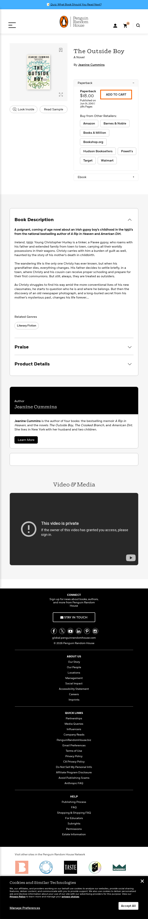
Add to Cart (116, 94)
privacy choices (70, 896)
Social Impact (73, 683)
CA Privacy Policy (74, 761)
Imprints (74, 700)
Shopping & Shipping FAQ (74, 813)
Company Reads (74, 734)
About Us (74, 656)
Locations (74, 673)
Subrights (74, 823)
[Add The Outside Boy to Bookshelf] (61, 50)
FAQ (74, 807)
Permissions (74, 829)
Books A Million (94, 133)
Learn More (28, 441)
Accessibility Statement (74, 689)
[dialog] (74, 897)
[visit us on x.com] (62, 631)
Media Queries (74, 724)
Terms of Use (74, 751)
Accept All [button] (128, 906)
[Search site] (138, 25)
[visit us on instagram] (95, 631)
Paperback (106, 83)
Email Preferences (74, 745)
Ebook (106, 177)
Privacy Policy (73, 756)
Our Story (74, 662)
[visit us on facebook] (54, 631)
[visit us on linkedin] (79, 631)
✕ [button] (142, 881)
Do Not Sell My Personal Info (74, 767)
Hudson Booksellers (98, 151)
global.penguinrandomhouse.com (74, 638)
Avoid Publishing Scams (74, 778)
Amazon (89, 123)
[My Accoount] (115, 25)
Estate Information (74, 834)
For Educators (74, 818)
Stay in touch (75, 617)
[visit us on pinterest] (87, 631)
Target (87, 160)
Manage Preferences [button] (25, 908)
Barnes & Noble (114, 123)
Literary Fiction (26, 325)
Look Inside (25, 109)
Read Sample (53, 109)
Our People (74, 667)
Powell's (127, 151)
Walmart (107, 160)
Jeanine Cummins (91, 65)
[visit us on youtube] (70, 631)
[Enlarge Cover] (61, 94)
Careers (74, 694)
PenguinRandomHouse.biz (74, 740)
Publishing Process (74, 802)
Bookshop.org (93, 142)
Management (74, 678)
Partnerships (74, 718)
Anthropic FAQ (74, 783)
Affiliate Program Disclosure (74, 772)
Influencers (74, 729)
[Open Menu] (12, 25)
